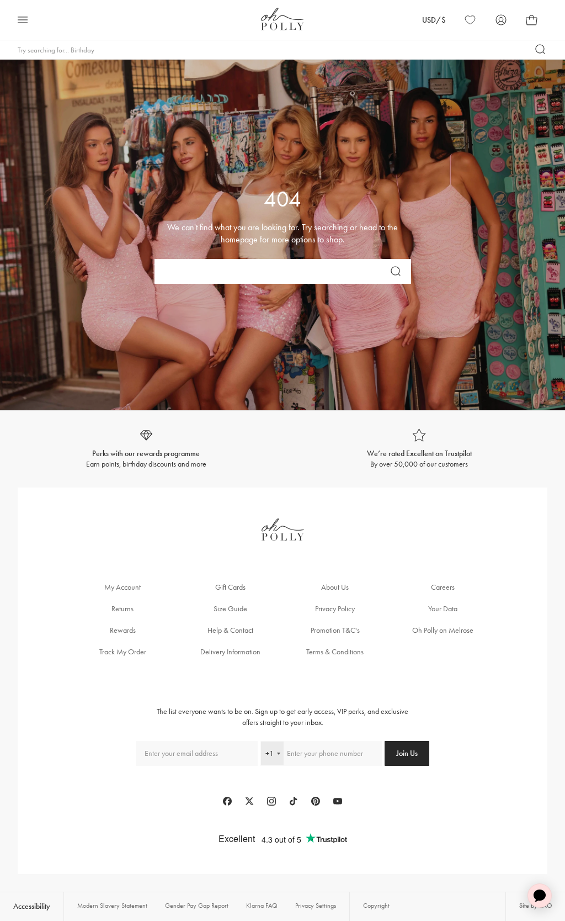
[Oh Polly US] (282, 19)
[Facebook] (227, 801)
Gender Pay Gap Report (196, 905)
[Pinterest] (315, 801)
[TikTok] (293, 801)
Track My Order (122, 652)
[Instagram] (271, 801)
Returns (122, 608)
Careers (443, 587)
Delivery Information (230, 652)
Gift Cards (230, 587)
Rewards (123, 630)
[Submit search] (540, 49)
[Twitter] (249, 801)
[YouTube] (337, 801)
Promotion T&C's (335, 630)
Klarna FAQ (262, 905)
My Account (122, 587)
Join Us (407, 753)
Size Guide (230, 608)
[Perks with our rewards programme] (146, 449)
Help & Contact (230, 630)
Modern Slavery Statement (112, 905)
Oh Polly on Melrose (442, 630)
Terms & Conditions (335, 652)
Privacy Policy (335, 608)
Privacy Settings (315, 905)
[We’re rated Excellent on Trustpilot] (419, 449)
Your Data (442, 608)
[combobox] (272, 753)
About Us (335, 587)
